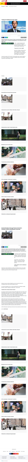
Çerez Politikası (23, 451)
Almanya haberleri (4, 456)
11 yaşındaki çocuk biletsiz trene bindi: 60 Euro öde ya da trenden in (16, 3)
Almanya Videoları (12, 456)
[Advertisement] (14, 13)
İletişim (10, 451)
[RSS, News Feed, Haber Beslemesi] (18, 453)
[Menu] (24, 1)
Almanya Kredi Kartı (20, 456)
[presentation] (4, 3)
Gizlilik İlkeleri (13, 451)
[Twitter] (3, 37)
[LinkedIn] (6, 37)
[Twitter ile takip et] (12, 453)
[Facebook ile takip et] (10, 453)
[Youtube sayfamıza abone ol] (14, 453)
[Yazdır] (21, 37)
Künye (7, 451)
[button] (22, 37)
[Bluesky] (4, 37)
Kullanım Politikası (18, 451)
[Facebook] (2, 37)
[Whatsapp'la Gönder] (7, 37)
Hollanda (7, 6)
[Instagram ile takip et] (16, 453)
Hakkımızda (4, 451)
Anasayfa (3, 6)
